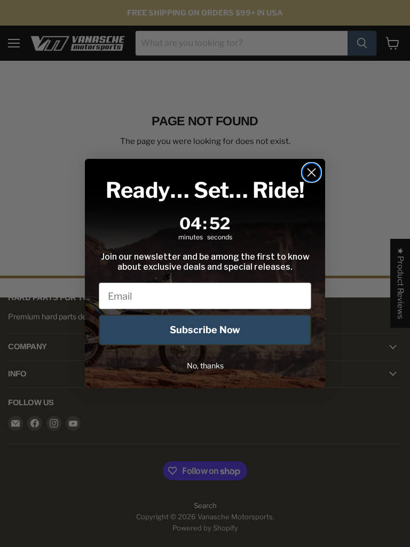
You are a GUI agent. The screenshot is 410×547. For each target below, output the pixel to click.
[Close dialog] (311, 172)
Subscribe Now (205, 329)
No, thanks (205, 365)
